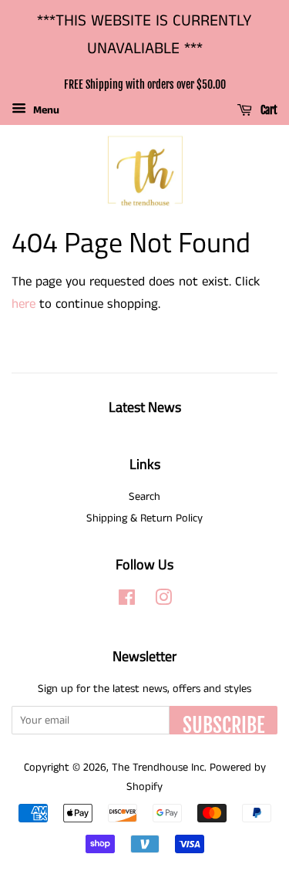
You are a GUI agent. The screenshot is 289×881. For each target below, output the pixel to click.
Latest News (145, 407)
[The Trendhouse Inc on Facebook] (127, 601)
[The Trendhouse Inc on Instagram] (163, 601)
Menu (44, 110)
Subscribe (223, 723)
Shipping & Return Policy (144, 518)
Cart (267, 110)
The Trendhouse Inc (158, 767)
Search (144, 497)
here (23, 304)
